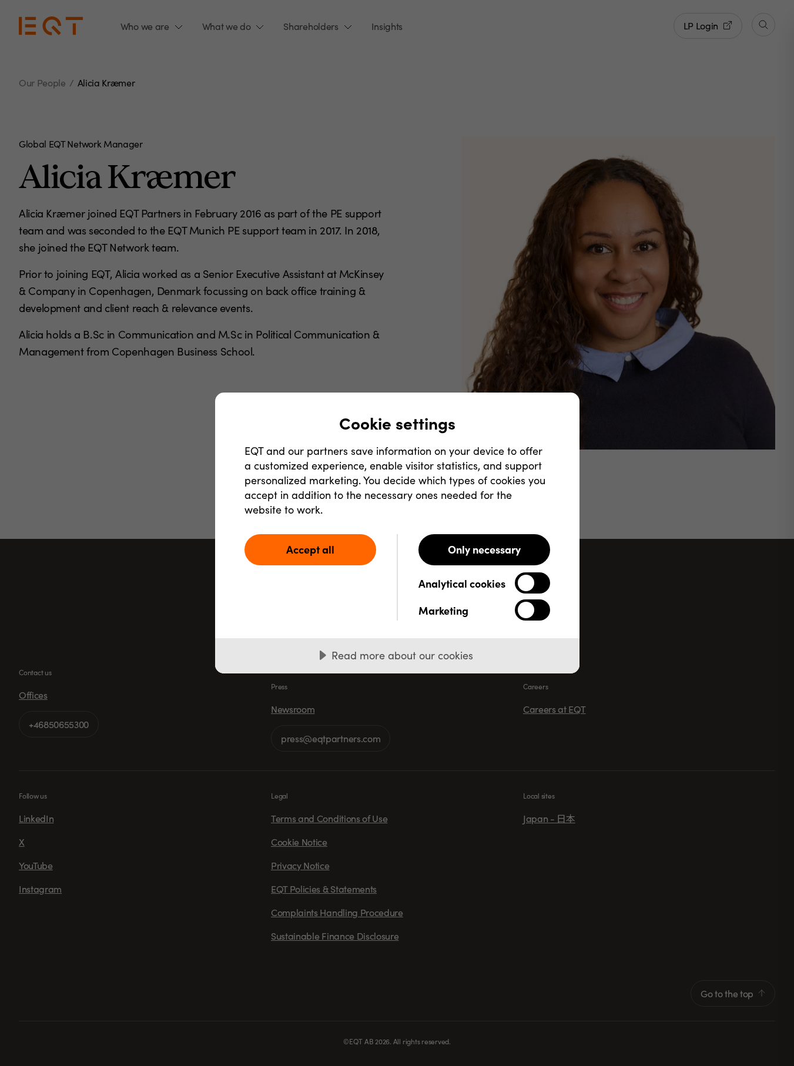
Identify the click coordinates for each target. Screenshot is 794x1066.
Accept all (310, 549)
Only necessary (484, 549)
